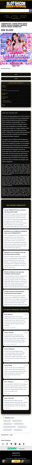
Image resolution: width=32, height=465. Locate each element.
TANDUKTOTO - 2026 (7, 435)
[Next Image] (29, 50)
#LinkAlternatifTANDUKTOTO (9, 426)
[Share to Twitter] (3, 444)
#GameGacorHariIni (22, 426)
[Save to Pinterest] (15, 444)
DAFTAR (16, 78)
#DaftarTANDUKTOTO (18, 423)
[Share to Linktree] (11, 444)
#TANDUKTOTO (7, 420)
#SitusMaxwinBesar (8, 423)
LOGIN (16, 74)
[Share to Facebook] (7, 444)
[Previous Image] (2, 50)
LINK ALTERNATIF (25, 461)
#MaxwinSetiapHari (8, 429)
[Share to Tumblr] (24, 444)
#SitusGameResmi (18, 429)
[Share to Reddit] (19, 444)
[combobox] (14, 10)
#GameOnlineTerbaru (17, 420)
